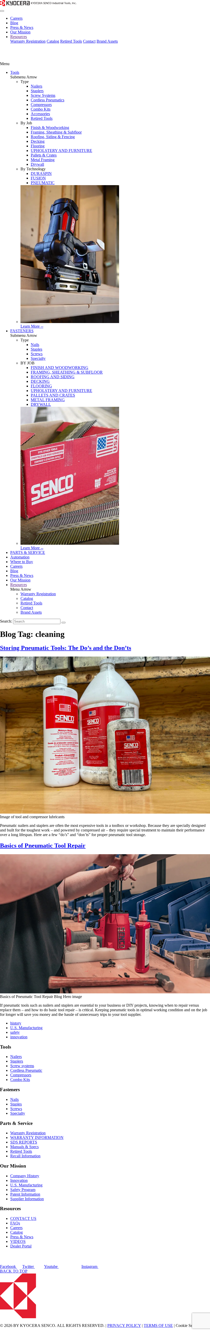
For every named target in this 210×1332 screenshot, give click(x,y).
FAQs (15, 1223)
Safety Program (22, 1189)
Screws (37, 354)
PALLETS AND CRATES (53, 395)
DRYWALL (41, 404)
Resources (18, 584)
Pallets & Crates (44, 155)
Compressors (41, 104)
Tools (14, 72)
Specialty (38, 358)
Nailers (36, 86)
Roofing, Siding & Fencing (53, 137)
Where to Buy (21, 562)
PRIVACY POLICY (124, 1325)
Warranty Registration (28, 41)
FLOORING (41, 386)
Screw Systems (43, 95)
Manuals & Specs (24, 1147)
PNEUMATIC (43, 183)
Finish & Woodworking (50, 127)
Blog (14, 23)
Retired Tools (71, 41)
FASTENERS (22, 331)
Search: (6, 621)
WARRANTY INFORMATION (37, 1137)
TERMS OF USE (158, 1325)
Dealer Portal (21, 1246)
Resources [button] (18, 36)
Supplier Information (27, 1199)
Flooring (38, 146)
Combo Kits (40, 109)
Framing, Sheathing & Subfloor (56, 132)
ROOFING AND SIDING (53, 377)
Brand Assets (107, 41)
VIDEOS (18, 1241)
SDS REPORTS (23, 1142)
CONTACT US (23, 1218)
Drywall (37, 164)
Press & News (21, 27)
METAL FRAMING (48, 400)
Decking (38, 141)
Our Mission (20, 32)
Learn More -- (31, 326)
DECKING (40, 381)
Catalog (53, 41)
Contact (89, 41)
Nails (35, 344)
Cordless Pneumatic (26, 1070)
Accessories (40, 114)
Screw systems (22, 1066)
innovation (18, 1037)
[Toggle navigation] (2, 11)
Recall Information (25, 1156)
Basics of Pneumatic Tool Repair (43, 845)
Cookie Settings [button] (188, 1325)
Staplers (37, 91)
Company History (24, 1176)
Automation (19, 557)
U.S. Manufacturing (26, 1028)
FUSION (38, 178)
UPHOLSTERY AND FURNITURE (61, 150)
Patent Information (25, 1194)
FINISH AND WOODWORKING (59, 367)
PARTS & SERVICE (27, 552)
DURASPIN (41, 173)
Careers (16, 18)
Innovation (19, 1180)
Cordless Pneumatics (47, 100)
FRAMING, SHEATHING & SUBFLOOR (67, 372)
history (15, 1023)
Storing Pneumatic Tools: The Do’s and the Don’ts (65, 648)
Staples (36, 349)
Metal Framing (43, 160)
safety (15, 1032)
